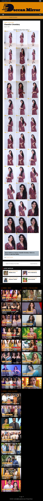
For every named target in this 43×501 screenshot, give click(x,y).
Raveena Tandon (13, 279)
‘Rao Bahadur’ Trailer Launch (10, 416)
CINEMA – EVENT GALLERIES (9, 391)
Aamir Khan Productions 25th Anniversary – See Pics (10, 387)
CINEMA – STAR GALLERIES (30, 288)
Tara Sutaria (26, 350)
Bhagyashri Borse (28, 375)
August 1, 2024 (6, 26)
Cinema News (8, 297)
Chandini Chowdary (9, 257)
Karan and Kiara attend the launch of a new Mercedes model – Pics (9, 374)
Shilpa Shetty (26, 363)
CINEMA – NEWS (6, 288)
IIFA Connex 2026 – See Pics (10, 363)
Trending (13, 297)
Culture (13, 347)
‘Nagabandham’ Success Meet (10, 403)
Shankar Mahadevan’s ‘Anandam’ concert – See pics (11, 349)
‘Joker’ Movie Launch (8, 453)
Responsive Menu (40, 1)
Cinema (5, 22)
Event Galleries (9, 402)
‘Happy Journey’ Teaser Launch (10, 441)
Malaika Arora (12, 272)
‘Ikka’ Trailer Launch (7, 428)
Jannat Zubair (26, 387)
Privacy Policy (29, 499)
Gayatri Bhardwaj (33, 263)
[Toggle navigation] (3, 14)
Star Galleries (11, 22)
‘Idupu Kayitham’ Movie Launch (10, 491)
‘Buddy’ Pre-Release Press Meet (12, 263)
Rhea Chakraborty (32, 272)
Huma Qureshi (31, 279)
